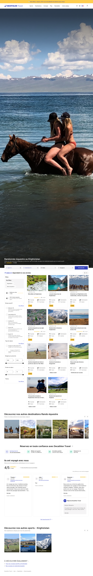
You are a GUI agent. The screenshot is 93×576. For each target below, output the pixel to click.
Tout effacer (21, 305)
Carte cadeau (65, 6)
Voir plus (8, 493)
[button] (14, 309)
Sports (31, 6)
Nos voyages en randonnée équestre (15, 566)
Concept (46, 6)
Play (51, 6)
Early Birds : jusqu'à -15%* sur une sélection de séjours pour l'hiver (47, 1)
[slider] (6, 363)
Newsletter (57, 6)
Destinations (38, 6)
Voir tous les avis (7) (45, 519)
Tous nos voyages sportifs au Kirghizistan (16, 563)
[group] (11, 429)
